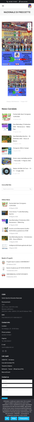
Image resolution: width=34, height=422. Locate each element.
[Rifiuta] (32, 410)
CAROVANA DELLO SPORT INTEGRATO (17, 274)
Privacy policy (24, 418)
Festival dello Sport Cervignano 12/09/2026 (22, 115)
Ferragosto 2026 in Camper (21, 148)
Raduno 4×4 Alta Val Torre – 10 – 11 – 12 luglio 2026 (22, 170)
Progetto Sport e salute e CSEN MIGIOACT (18, 261)
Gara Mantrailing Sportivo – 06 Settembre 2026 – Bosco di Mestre (21, 138)
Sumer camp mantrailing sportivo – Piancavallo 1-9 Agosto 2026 (22, 159)
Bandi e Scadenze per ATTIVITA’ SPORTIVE (18, 268)
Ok (7, 418)
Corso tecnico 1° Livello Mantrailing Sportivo (18, 213)
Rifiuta (14, 418)
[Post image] (6, 117)
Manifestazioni (7, 23)
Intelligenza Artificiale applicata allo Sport (20, 245)
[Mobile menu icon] (3, 6)
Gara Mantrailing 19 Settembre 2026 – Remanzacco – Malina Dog (21, 127)
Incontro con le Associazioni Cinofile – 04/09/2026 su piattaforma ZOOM (19, 229)
